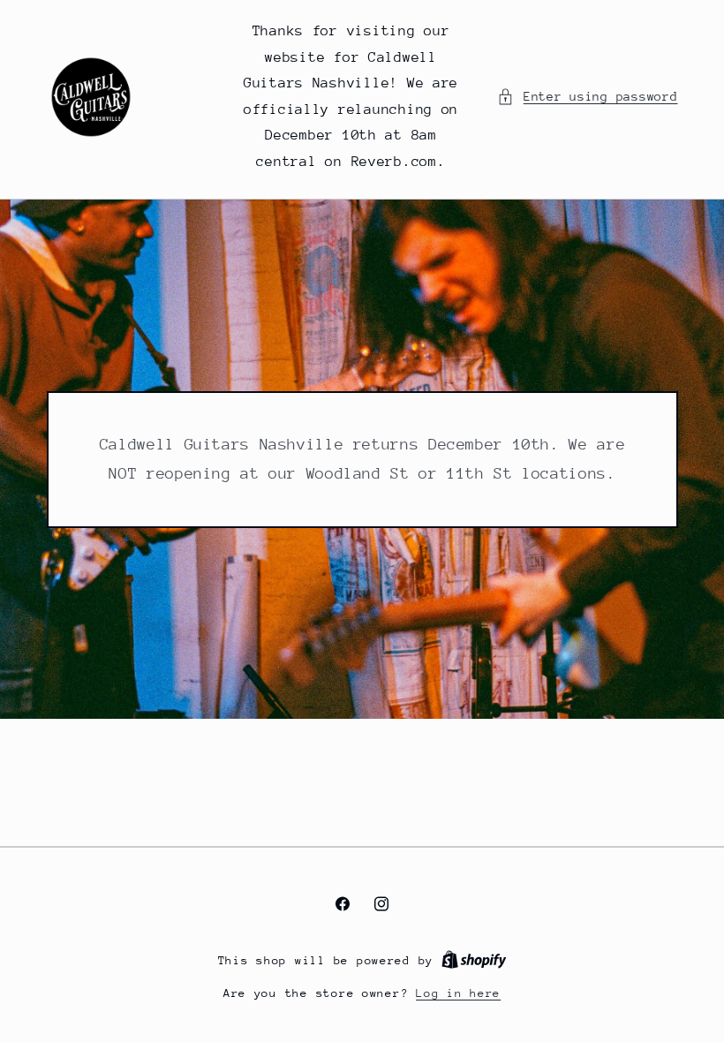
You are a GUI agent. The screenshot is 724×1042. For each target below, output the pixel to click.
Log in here (458, 993)
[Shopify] (474, 960)
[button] (587, 97)
